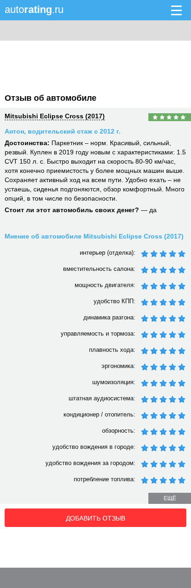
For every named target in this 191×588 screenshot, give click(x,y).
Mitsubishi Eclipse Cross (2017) (55, 116)
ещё (170, 498)
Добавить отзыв (95, 518)
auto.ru (34, 9)
